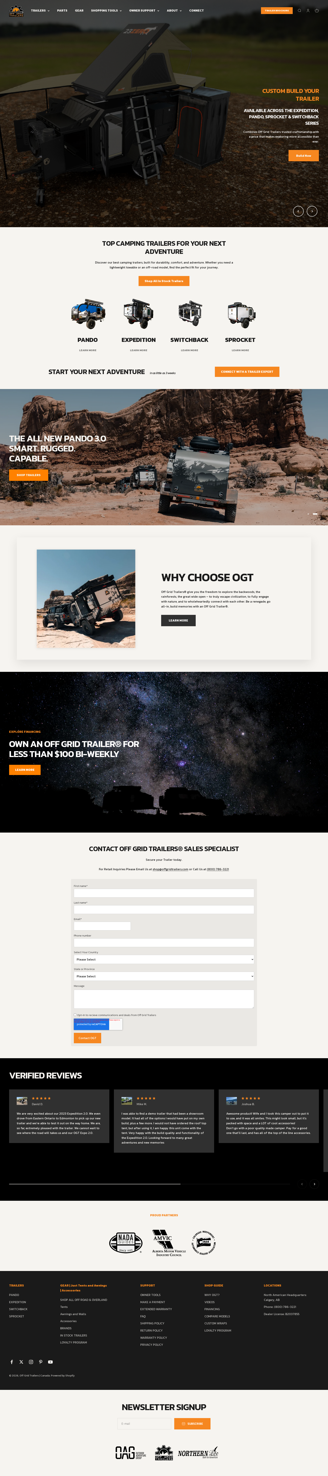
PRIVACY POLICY (151, 1344)
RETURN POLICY (151, 1330)
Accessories (68, 1321)
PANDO (14, 1295)
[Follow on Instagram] (31, 1362)
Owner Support (142, 10)
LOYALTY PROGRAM (73, 1342)
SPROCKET (16, 1316)
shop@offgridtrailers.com (170, 869)
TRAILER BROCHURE (277, 10)
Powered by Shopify (63, 1376)
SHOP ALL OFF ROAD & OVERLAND (83, 1299)
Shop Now (24, 151)
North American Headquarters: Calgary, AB (285, 1297)
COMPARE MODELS (217, 1316)
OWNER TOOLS (150, 1295)
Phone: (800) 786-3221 (280, 1306)
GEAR (79, 10)
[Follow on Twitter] (21, 1362)
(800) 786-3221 (218, 869)
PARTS (62, 10)
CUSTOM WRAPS (215, 1323)
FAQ (143, 1316)
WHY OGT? (211, 1295)
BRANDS (66, 1328)
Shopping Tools (104, 10)
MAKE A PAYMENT (152, 1302)
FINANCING (212, 1309)
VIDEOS (209, 1302)
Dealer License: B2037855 (281, 1314)
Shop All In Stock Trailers (164, 281)
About (172, 10)
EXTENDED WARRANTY (156, 1309)
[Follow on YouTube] (50, 1362)
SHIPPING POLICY (152, 1323)
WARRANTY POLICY (153, 1337)
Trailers (38, 10)
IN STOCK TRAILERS (73, 1335)
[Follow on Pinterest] (40, 1362)
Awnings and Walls (73, 1314)
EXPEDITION (17, 1302)
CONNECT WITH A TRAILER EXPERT (247, 371)
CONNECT (196, 10)
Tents (64, 1306)
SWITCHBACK (18, 1309)
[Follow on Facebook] (11, 1362)
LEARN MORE (301, 469)
